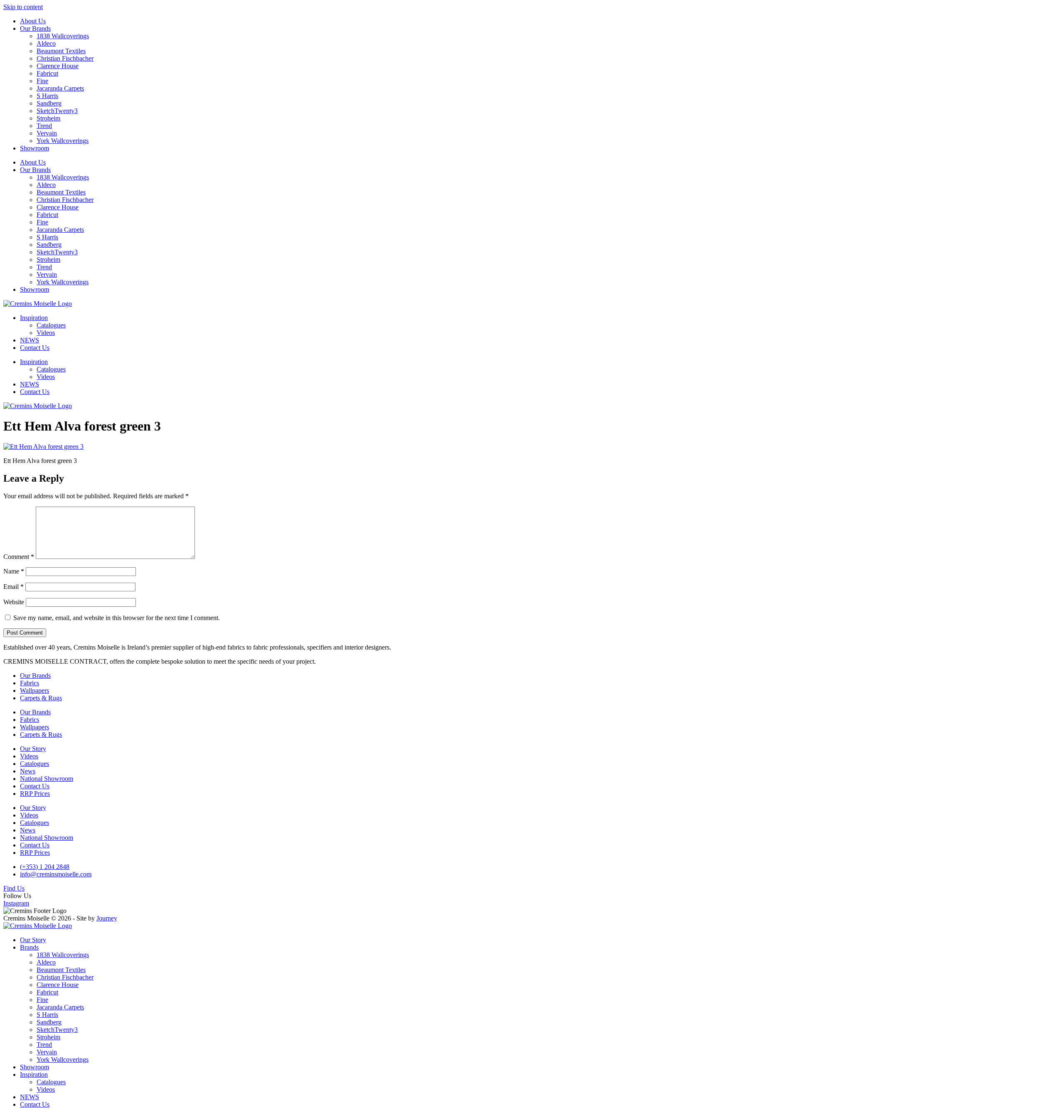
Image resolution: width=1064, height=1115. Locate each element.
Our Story (33, 748)
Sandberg (49, 103)
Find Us (14, 888)
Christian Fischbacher (65, 58)
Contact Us (34, 347)
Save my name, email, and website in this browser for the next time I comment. (116, 617)
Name (13, 571)
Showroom (34, 148)
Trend (44, 125)
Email (13, 586)
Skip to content (23, 6)
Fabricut (47, 73)
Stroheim (48, 118)
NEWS (29, 340)
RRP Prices (35, 793)
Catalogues (51, 325)
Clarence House (58, 65)
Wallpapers (34, 690)
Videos (46, 332)
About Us (33, 21)
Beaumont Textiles (61, 50)
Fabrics (29, 683)
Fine (42, 80)
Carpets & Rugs (41, 697)
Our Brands (35, 28)
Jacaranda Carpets (60, 88)
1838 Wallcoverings (63, 35)
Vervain (47, 133)
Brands (29, 947)
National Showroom (46, 778)
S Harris (47, 95)
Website (13, 601)
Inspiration (34, 317)
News (27, 771)
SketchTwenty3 (57, 110)
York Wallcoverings (63, 140)
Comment (18, 556)
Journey (106, 918)
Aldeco (46, 43)
